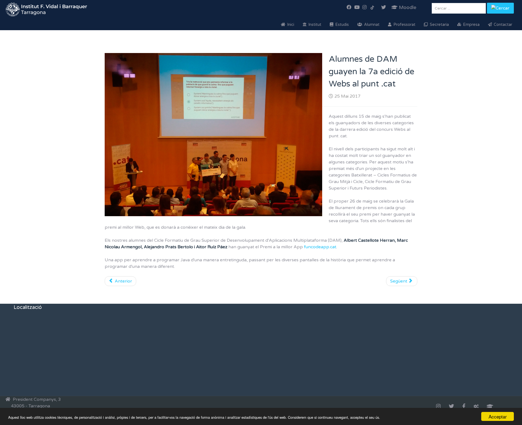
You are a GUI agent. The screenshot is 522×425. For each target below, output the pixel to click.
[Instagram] (438, 407)
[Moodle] (490, 407)
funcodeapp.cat (320, 247)
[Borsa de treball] (476, 407)
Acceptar (498, 416)
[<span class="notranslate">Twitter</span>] (451, 407)
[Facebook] (463, 407)
